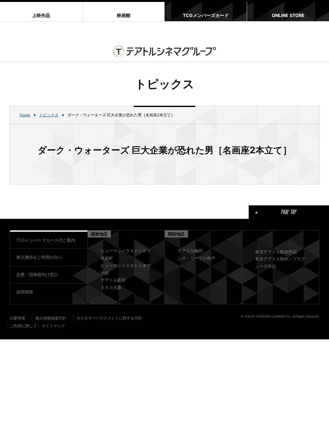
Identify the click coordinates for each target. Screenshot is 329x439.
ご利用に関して (23, 325)
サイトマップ (53, 325)
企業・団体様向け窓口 (37, 274)
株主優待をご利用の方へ (39, 257)
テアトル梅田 (190, 250)
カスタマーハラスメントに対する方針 (109, 318)
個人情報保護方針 (50, 318)
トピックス (48, 114)
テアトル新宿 (113, 279)
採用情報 (24, 291)
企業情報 (17, 318)
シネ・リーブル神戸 (196, 258)
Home (25, 114)
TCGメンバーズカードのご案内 (45, 240)
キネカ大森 (111, 287)
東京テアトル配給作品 (276, 251)
